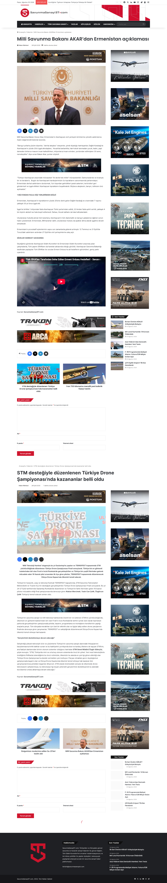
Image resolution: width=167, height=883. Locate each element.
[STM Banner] (61, 167)
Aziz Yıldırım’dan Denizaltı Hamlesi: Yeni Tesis (135, 343)
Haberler (30, 32)
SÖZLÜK (97, 24)
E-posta (20, 443)
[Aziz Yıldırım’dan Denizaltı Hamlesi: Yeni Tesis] (117, 345)
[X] (25, 131)
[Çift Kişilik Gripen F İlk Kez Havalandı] (117, 366)
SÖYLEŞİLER (86, 24)
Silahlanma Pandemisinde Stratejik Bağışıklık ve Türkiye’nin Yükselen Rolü (74, 2)
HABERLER (39, 24)
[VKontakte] (36, 131)
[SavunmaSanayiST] (83, 13)
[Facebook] (19, 131)
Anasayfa (21, 32)
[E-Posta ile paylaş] (41, 131)
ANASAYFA (27, 24)
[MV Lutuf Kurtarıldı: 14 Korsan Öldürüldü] (117, 335)
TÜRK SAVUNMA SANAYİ (57, 24)
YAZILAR (74, 24)
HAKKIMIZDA (108, 24)
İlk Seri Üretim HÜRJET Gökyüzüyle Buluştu (134, 323)
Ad (18, 434)
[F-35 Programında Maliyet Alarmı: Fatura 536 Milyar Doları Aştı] (117, 355)
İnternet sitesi (68, 443)
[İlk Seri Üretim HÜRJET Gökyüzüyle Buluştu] (117, 325)
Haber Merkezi (24, 45)
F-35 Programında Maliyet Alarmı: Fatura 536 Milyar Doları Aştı (136, 354)
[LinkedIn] (30, 131)
